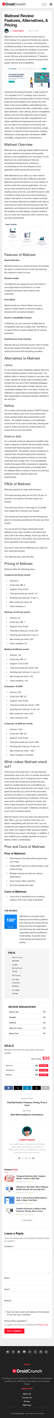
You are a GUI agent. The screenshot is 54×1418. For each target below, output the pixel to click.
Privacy (27, 1401)
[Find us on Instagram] (13, 1352)
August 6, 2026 (22, 1214)
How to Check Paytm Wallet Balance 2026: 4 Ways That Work (31, 1198)
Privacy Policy (42, 1324)
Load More (27, 1220)
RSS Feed (27, 1405)
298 (32, 1214)
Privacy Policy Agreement (16, 1321)
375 (32, 1203)
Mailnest (9, 1074)
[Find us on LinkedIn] (46, 1352)
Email (7, 1289)
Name (7, 1278)
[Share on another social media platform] (45, 1088)
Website (7, 1300)
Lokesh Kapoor (18, 30)
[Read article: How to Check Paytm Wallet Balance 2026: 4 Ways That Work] (9, 1200)
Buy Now (43, 1065)
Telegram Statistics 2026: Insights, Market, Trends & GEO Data (31, 1177)
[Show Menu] (51, 4)
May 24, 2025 (34, 30)
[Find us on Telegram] (19, 1352)
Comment (9, 1246)
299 (32, 1192)
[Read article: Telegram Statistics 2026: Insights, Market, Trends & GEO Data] (9, 1178)
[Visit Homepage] (14, 4)
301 (32, 1182)
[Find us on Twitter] (41, 1352)
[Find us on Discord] (24, 1352)
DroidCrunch (19, 1413)
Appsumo (9, 1065)
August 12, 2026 (23, 1182)
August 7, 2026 (22, 1192)
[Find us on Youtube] (8, 1352)
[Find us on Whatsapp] (35, 1352)
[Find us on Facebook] (30, 1352)
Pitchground (10, 1070)
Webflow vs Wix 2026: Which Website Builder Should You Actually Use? (32, 1188)
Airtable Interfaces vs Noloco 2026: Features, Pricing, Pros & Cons (31, 1209)
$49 (36, 1065)
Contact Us (27, 1397)
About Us (27, 1394)
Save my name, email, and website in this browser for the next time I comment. (28, 1313)
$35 (36, 1074)
